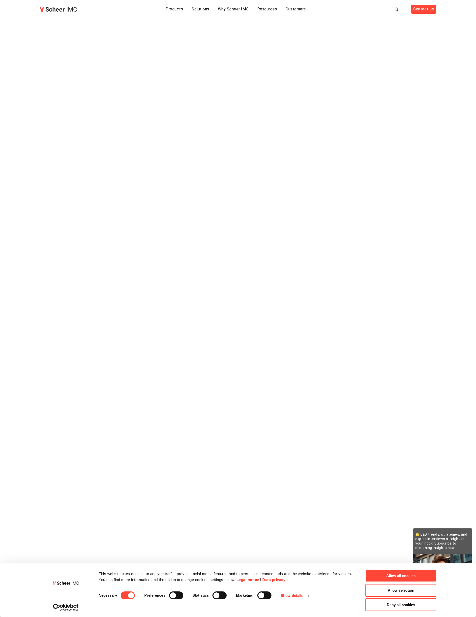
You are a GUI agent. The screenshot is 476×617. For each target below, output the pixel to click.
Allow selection (401, 590)
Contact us (423, 9)
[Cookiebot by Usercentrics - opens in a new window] (66, 607)
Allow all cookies (401, 576)
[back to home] (58, 9)
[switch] (176, 595)
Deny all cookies (401, 605)
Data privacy (273, 580)
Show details (292, 595)
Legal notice (248, 580)
